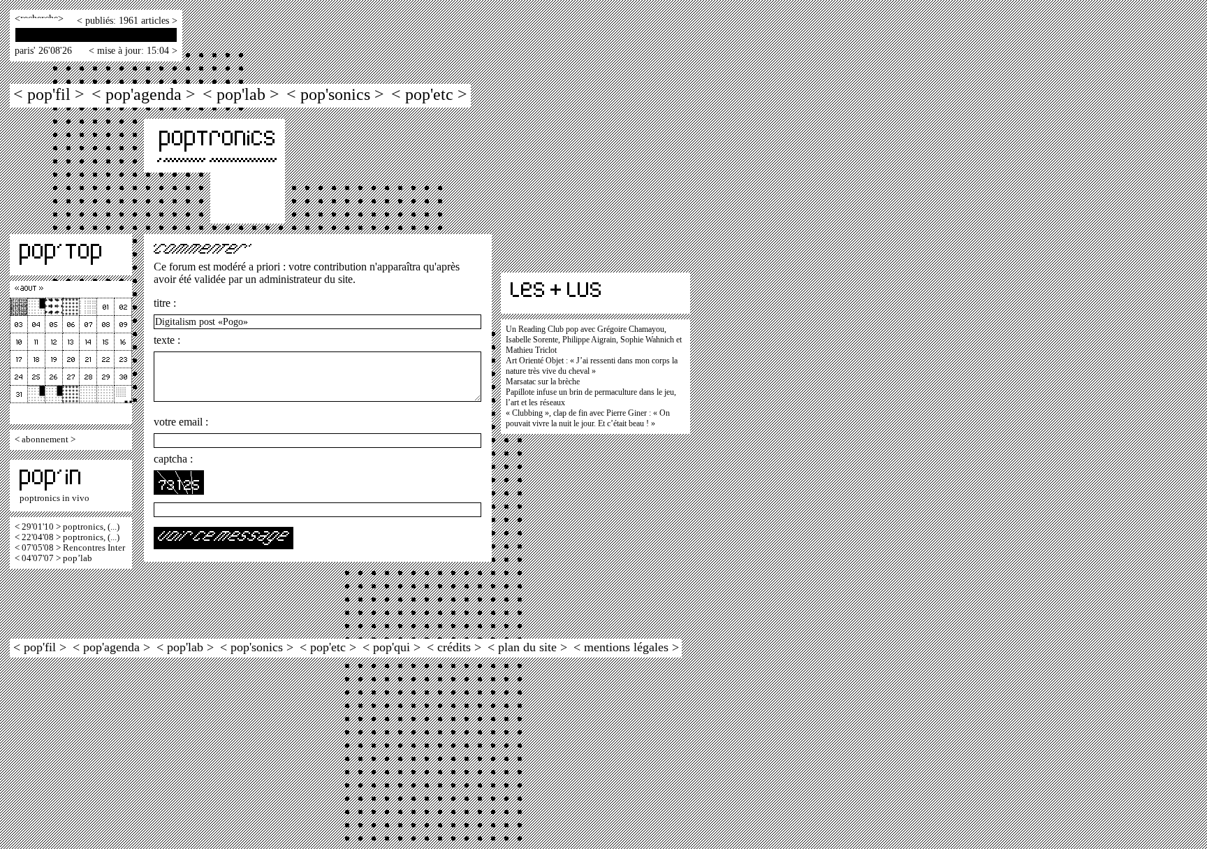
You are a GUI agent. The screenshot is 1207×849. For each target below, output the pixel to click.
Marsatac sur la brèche (543, 381)
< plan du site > (527, 647)
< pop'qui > (391, 647)
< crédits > (454, 647)
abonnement (45, 439)
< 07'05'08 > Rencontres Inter (70, 548)
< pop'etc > (429, 94)
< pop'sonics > (335, 94)
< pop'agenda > (144, 94)
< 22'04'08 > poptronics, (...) (67, 537)
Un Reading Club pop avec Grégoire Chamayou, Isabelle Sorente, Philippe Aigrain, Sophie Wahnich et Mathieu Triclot (594, 339)
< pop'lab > (241, 94)
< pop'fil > (49, 94)
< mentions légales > (626, 647)
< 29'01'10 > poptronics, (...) (67, 527)
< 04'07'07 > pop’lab (53, 558)
